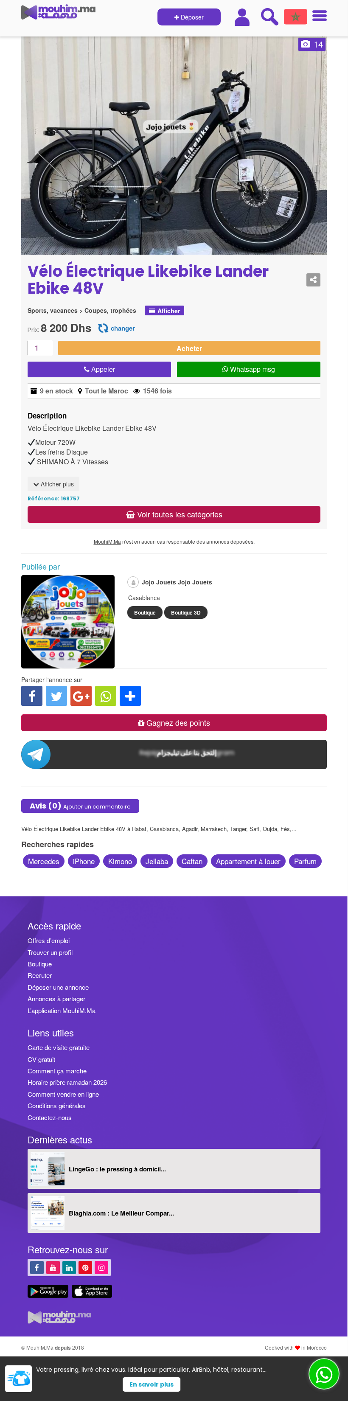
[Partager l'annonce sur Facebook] (31, 696)
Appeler (102, 369)
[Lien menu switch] (317, 16)
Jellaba (157, 861)
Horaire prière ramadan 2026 (67, 1082)
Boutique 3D (186, 612)
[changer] (103, 327)
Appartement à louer (248, 861)
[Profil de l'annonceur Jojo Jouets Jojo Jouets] (68, 664)
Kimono (120, 861)
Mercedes (43, 861)
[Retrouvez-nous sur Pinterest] (85, 1267)
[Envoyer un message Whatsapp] (324, 1374)
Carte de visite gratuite (59, 1047)
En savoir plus (190, 1384)
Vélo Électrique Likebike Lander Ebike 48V (148, 280)
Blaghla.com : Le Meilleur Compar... (121, 1213)
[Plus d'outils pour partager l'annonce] (130, 696)
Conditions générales (57, 1105)
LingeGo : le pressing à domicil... (117, 1169)
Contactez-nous (50, 1117)
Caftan (192, 861)
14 (318, 44)
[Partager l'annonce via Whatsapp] (105, 696)
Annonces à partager (56, 998)
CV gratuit (41, 1059)
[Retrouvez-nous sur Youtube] (53, 1267)
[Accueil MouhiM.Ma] (58, 15)
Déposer (191, 17)
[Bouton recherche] (269, 16)
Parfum (305, 861)
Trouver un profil (50, 952)
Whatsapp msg (251, 369)
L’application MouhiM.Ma (61, 1010)
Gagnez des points (177, 722)
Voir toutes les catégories (178, 513)
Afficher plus (56, 484)
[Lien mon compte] (243, 17)
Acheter (189, 348)
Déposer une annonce (58, 987)
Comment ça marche (57, 1070)
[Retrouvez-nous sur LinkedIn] (69, 1267)
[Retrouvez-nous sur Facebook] (37, 1267)
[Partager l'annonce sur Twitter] (56, 696)
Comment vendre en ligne (63, 1093)
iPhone (84, 861)
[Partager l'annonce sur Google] (81, 696)
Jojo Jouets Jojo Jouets (177, 582)
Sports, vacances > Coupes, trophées (82, 310)
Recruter (40, 975)
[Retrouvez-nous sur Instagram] (101, 1267)
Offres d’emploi (49, 940)
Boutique (145, 612)
